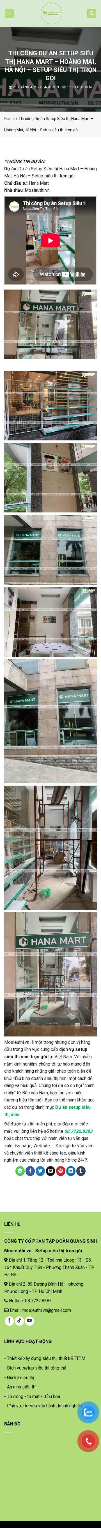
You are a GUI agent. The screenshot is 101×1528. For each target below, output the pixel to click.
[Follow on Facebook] (9, 1321)
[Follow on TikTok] (19, 1321)
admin (53, 87)
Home (9, 118)
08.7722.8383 (78, 1131)
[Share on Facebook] (30, 1171)
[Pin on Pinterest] (60, 1171)
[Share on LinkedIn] (70, 1171)
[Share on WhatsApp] (20, 1171)
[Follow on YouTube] (29, 1321)
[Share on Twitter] (40, 1171)
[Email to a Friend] (50, 1171)
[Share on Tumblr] (81, 1171)
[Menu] (9, 13)
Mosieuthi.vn (37, 190)
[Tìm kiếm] (92, 13)
